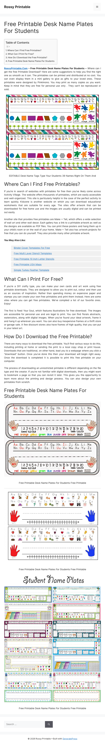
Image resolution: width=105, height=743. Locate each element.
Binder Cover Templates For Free (32, 248)
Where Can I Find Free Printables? (24, 50)
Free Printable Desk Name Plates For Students (31, 61)
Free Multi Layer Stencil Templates (33, 253)
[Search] (49, 724)
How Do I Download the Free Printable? (27, 57)
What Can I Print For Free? (21, 54)
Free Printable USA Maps (28, 264)
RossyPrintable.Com (16, 68)
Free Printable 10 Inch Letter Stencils (34, 259)
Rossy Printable (17, 7)
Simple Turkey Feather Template (31, 270)
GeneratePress (70, 738)
